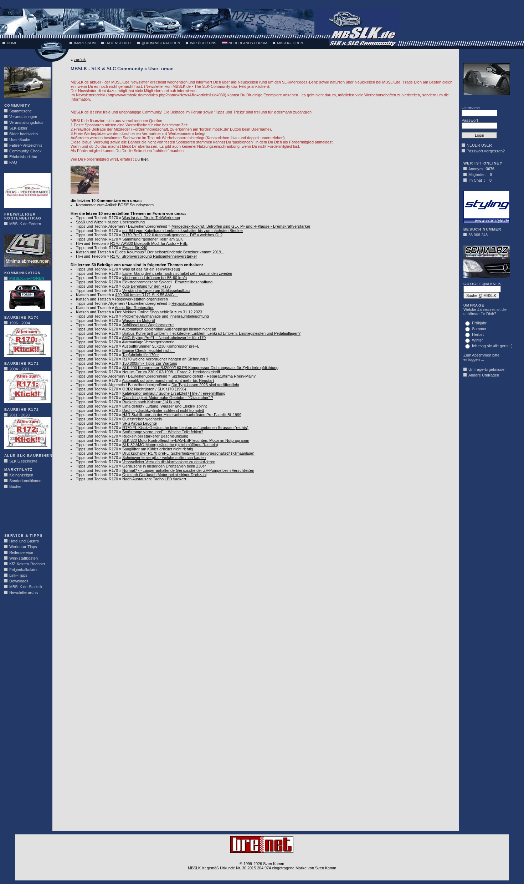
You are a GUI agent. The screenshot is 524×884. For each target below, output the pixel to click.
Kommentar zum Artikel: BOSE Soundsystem (115, 205)
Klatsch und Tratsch (93, 252)
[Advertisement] (25, 513)
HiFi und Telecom (91, 243)
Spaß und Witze (89, 222)
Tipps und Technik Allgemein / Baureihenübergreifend (121, 226)
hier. (145, 159)
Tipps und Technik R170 (97, 218)
